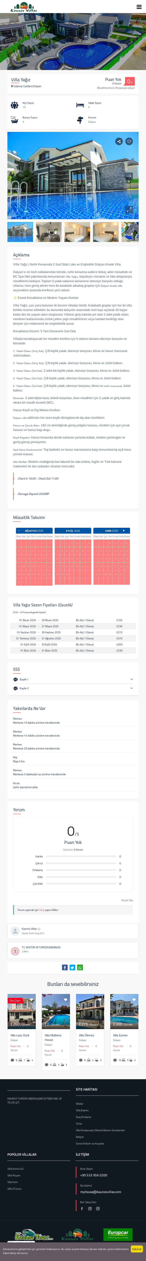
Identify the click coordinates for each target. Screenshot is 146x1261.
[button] (129, 209)
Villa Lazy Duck (19, 1035)
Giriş (42, 910)
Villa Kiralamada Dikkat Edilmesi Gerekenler (100, 1130)
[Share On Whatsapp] (80, 967)
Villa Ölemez (86, 1035)
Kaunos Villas (29, 929)
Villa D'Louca (14, 1189)
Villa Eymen (120, 1035)
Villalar (79, 1104)
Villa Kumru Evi (15, 1169)
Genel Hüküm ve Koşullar (90, 1143)
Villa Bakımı (82, 1110)
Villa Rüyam (13, 1175)
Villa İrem (12, 1182)
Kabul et (136, 1249)
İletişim (80, 1137)
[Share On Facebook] (65, 967)
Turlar (79, 1124)
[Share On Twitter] (72, 967)
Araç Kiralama (83, 1117)
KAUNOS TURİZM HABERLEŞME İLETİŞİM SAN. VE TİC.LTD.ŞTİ (34, 1100)
